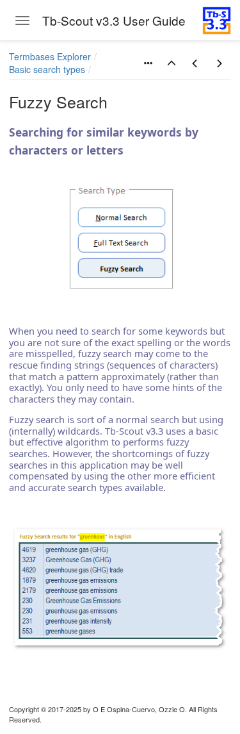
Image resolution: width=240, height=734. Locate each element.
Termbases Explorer (50, 56)
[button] (171, 63)
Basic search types (47, 69)
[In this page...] (148, 63)
